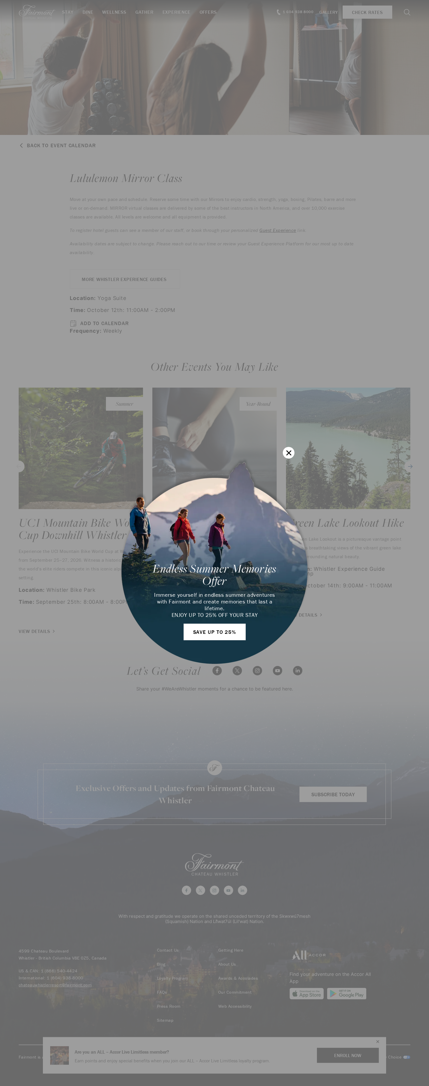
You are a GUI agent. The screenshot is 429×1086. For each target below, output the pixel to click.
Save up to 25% (214, 632)
